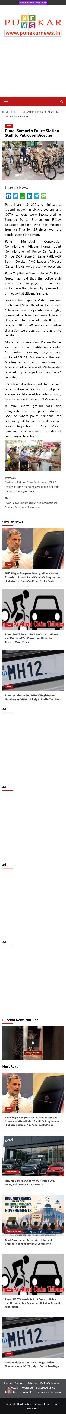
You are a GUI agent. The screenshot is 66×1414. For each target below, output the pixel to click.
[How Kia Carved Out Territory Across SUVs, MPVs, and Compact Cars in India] (33, 1156)
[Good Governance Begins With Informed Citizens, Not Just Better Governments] (33, 1215)
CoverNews (51, 1403)
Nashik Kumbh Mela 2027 (33, 2)
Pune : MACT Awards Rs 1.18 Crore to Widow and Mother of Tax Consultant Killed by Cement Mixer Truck (31, 638)
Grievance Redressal (49, 1392)
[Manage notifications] (9, 1391)
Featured (27, 1387)
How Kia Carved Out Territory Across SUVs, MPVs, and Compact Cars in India (30, 1182)
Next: (31, 502)
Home (8, 1383)
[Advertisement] (33, 70)
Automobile (12, 1171)
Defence (32, 1383)
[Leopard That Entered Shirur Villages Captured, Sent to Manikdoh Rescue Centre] (33, 1043)
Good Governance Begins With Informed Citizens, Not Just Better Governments (28, 1242)
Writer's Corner (14, 1231)
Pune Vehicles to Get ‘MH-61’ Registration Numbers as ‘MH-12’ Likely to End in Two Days (33, 697)
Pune (9, 125)
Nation (19, 1383)
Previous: (32, 484)
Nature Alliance (45, 1387)
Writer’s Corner (49, 1383)
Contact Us (26, 1392)
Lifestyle (13, 1387)
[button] (5, 101)
